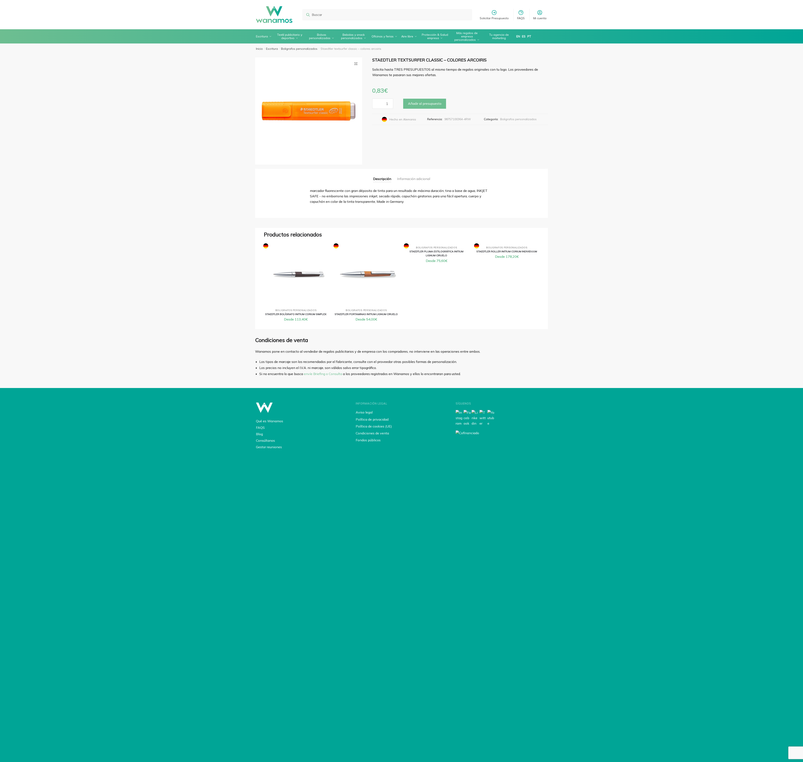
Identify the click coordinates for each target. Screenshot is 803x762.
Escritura (272, 49)
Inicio (259, 49)
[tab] (382, 175)
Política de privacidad (372, 419)
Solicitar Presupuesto (494, 18)
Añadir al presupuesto (424, 103)
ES (524, 36)
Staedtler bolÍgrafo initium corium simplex (295, 314)
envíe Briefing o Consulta (323, 374)
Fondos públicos (368, 440)
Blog (259, 434)
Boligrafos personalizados (299, 49)
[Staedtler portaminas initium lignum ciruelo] (366, 274)
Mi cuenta (539, 18)
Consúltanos (265, 440)
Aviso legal (364, 412)
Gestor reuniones (269, 447)
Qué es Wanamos (269, 421)
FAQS (521, 18)
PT (529, 36)
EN (518, 36)
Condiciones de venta (372, 433)
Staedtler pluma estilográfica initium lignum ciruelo (436, 253)
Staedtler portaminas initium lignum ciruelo (366, 314)
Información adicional (413, 179)
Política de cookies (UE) (374, 426)
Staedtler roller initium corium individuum (506, 251)
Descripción (382, 179)
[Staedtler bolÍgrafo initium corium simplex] (296, 274)
